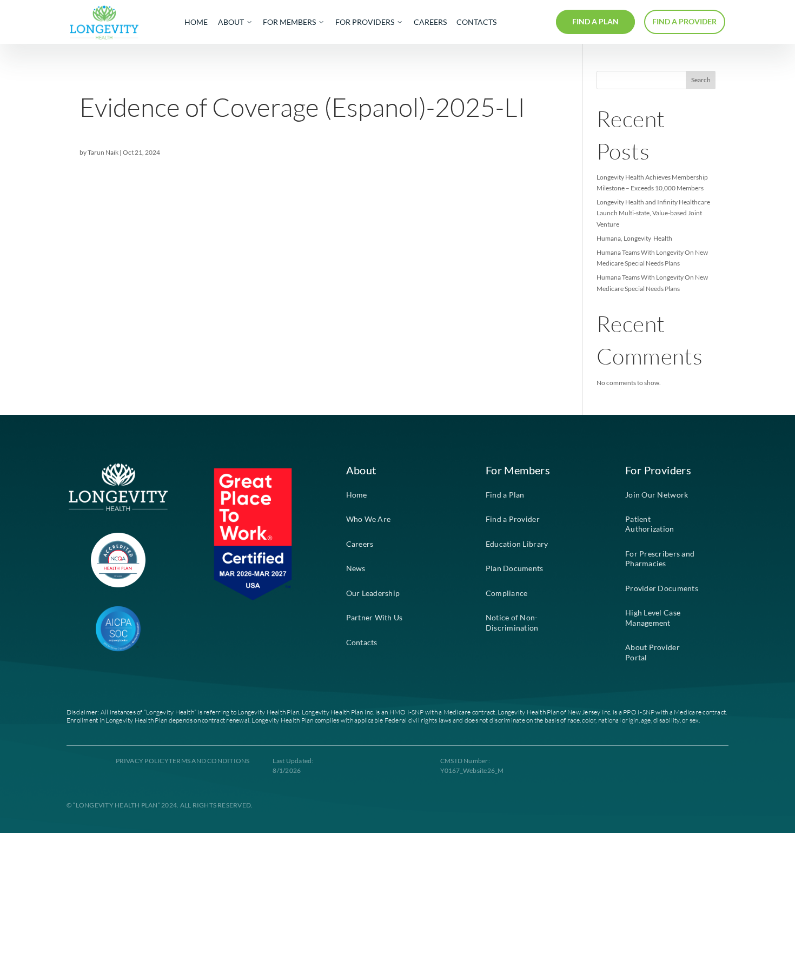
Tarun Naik (103, 152)
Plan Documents (515, 568)
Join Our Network (656, 495)
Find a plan (595, 21)
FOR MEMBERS (289, 22)
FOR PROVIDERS (364, 22)
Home (356, 495)
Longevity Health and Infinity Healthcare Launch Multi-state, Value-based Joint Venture (653, 213)
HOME (196, 22)
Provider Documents (661, 588)
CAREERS (430, 22)
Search (701, 80)
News (356, 568)
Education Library (517, 544)
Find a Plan (505, 495)
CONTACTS (476, 22)
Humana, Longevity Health (634, 238)
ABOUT (231, 22)
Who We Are (368, 519)
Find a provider (684, 21)
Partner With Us (374, 617)
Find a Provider (513, 519)
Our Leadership (373, 593)
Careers (360, 544)
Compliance (507, 593)
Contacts (361, 642)
